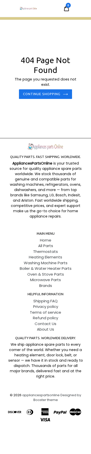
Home (45, 240)
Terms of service (45, 312)
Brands (45, 285)
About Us (45, 329)
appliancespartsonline (41, 395)
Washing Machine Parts (45, 262)
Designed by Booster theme (57, 398)
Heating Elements (45, 257)
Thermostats (45, 251)
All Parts (45, 245)
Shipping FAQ (45, 301)
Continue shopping (42, 94)
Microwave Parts (45, 279)
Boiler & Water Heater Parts (46, 268)
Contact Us (45, 323)
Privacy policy (45, 306)
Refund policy (45, 318)
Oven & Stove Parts (45, 274)
